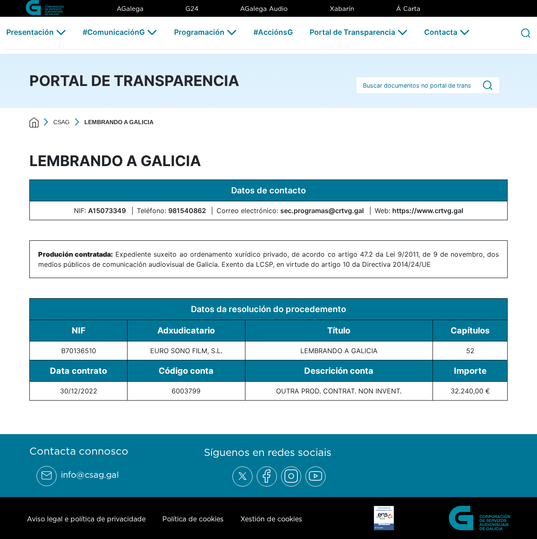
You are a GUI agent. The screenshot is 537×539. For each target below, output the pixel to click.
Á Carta (408, 8)
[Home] (34, 122)
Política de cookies (193, 518)
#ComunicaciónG (114, 32)
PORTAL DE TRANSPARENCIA (134, 80)
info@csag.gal (90, 475)
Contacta (440, 32)
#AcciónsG (273, 32)
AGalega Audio (264, 8)
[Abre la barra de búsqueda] (526, 32)
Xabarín (342, 8)
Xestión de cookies (271, 518)
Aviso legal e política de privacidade (86, 518)
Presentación (30, 32)
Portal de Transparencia (352, 32)
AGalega (130, 8)
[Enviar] (487, 85)
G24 (191, 8)
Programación (199, 32)
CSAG (61, 122)
